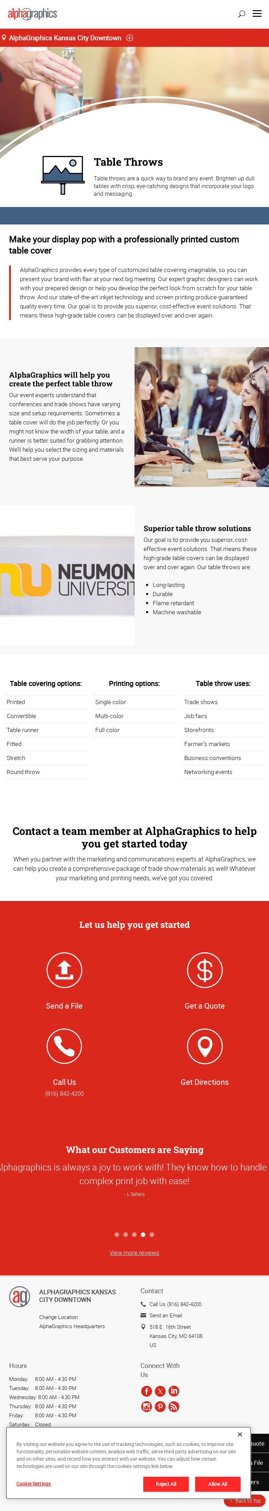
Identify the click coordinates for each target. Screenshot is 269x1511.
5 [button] (152, 1235)
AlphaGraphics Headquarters (72, 1326)
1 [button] (117, 1235)
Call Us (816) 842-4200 (175, 1304)
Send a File (64, 1006)
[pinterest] (160, 1407)
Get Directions (205, 1082)
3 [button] (134, 1235)
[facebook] (146, 1391)
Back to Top (248, 1500)
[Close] (240, 1434)
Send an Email (166, 1315)
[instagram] (146, 1407)
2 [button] (126, 1235)
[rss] (174, 1407)
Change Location (58, 1316)
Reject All (166, 1484)
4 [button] (143, 1235)
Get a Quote (205, 1006)
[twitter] (160, 1391)
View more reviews (134, 1252)
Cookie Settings (33, 1483)
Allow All (217, 1484)
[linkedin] (174, 1391)
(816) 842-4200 (64, 1093)
